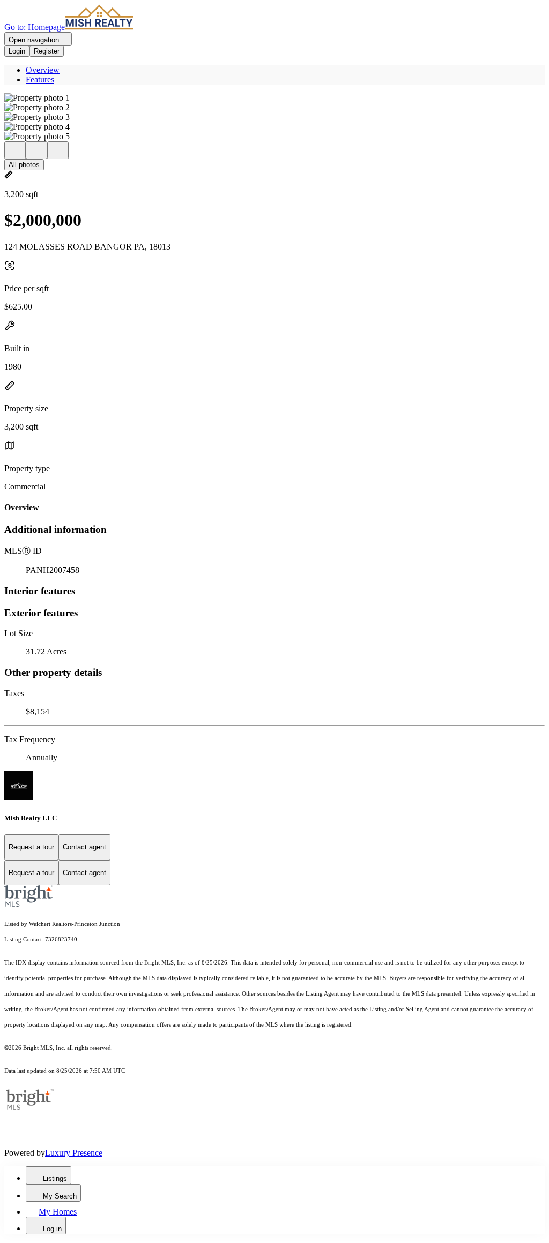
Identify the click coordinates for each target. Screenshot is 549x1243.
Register (47, 51)
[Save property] (36, 150)
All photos (24, 165)
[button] (274, 98)
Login (17, 51)
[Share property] (58, 150)
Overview (43, 69)
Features (40, 79)
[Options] (15, 150)
